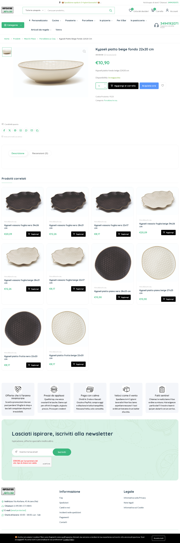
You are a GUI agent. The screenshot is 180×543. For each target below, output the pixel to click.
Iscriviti (62, 452)
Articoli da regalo (40, 29)
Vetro (59, 29)
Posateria (70, 20)
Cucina (55, 20)
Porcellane (88, 20)
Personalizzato (39, 20)
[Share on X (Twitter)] (9, 130)
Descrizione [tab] (18, 153)
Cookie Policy (68, 539)
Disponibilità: (102, 77)
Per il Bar (121, 20)
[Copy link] (37, 130)
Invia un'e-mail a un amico (13, 137)
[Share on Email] (31, 130)
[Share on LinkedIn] (20, 130)
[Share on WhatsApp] (26, 130)
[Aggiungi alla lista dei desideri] (162, 85)
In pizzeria (105, 20)
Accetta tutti (158, 538)
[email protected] (18, 510)
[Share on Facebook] (4, 130)
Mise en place (30, 39)
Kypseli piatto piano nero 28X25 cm (112, 291)
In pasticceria (138, 20)
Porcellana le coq (47, 39)
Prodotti (16, 39)
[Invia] (111, 10)
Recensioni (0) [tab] (40, 153)
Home (6, 39)
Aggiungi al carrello (125, 85)
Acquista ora (149, 85)
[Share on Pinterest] (15, 130)
